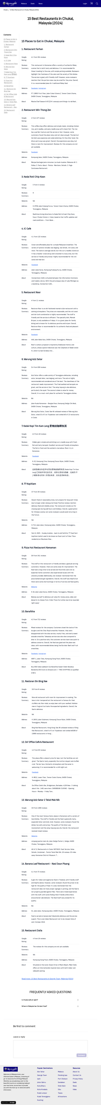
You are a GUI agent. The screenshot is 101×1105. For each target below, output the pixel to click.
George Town (42, 1075)
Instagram (42, 88)
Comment (81, 1055)
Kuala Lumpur (42, 1093)
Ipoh (38, 1079)
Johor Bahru (41, 1082)
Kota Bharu (41, 1086)
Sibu (59, 1089)
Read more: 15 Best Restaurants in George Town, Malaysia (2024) (47, 979)
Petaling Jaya (62, 1075)
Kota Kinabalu (42, 1089)
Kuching (40, 1100)
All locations (62, 1097)
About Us (76, 1072)
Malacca (24, 4)
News (41, 4)
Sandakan (61, 1082)
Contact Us (77, 1075)
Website (34, 587)
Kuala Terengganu (43, 1097)
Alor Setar (40, 1072)
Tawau (60, 1093)
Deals (33, 4)
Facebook (34, 88)
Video (75, 1089)
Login (85, 4)
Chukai (6, 10)
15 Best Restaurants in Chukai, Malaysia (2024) (24, 10)
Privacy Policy (78, 1079)
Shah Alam (61, 1086)
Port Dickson (62, 1079)
